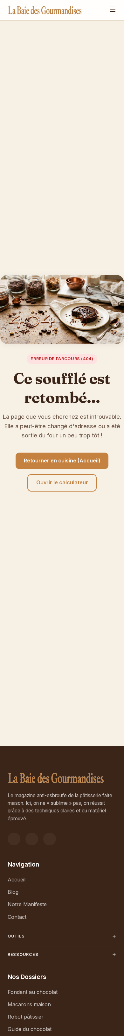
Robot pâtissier (26, 1017)
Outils (16, 936)
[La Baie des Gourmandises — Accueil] (45, 10)
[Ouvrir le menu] (112, 10)
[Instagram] (31, 839)
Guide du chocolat (30, 1029)
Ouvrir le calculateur (62, 482)
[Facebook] (14, 839)
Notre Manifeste (27, 904)
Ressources (23, 954)
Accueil (16, 879)
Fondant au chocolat (33, 992)
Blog (13, 892)
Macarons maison (29, 1004)
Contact (17, 917)
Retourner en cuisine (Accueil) (62, 460)
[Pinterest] (49, 839)
